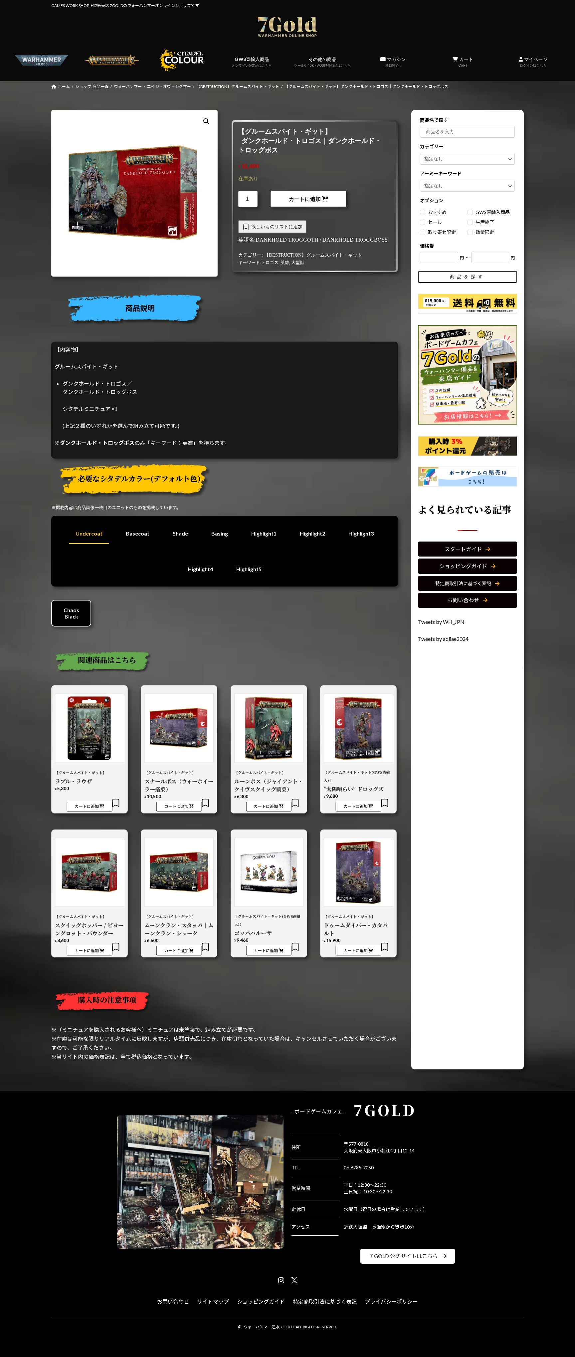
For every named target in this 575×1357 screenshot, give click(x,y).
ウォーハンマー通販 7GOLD (268, 1326)
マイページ (533, 62)
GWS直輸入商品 (252, 62)
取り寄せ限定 (442, 232)
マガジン (395, 62)
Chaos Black (71, 613)
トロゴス (270, 262)
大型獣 (297, 262)
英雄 (285, 262)
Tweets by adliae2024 (443, 639)
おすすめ (437, 212)
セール (435, 222)
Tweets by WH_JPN (441, 622)
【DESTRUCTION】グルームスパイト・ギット (313, 255)
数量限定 (485, 232)
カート (465, 62)
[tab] (227, 310)
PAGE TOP (555, 1310)
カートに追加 (305, 199)
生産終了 (485, 222)
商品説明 (140, 308)
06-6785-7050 (359, 1167)
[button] (467, 549)
